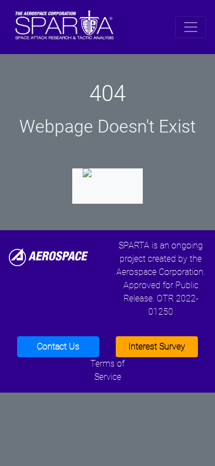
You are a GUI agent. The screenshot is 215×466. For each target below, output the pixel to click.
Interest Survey (156, 346)
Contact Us (58, 346)
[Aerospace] (48, 256)
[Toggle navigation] (190, 27)
